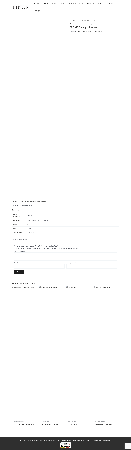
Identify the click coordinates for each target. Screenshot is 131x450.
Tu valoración (20, 251)
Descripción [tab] (16, 201)
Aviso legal (80, 440)
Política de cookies (105, 440)
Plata (28, 224)
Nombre (17, 263)
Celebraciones (74, 24)
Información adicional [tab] (28, 201)
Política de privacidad (91, 440)
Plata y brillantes (93, 24)
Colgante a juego (17, 210)
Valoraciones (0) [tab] (42, 201)
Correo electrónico (72, 263)
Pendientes (77, 21)
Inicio (71, 21)
